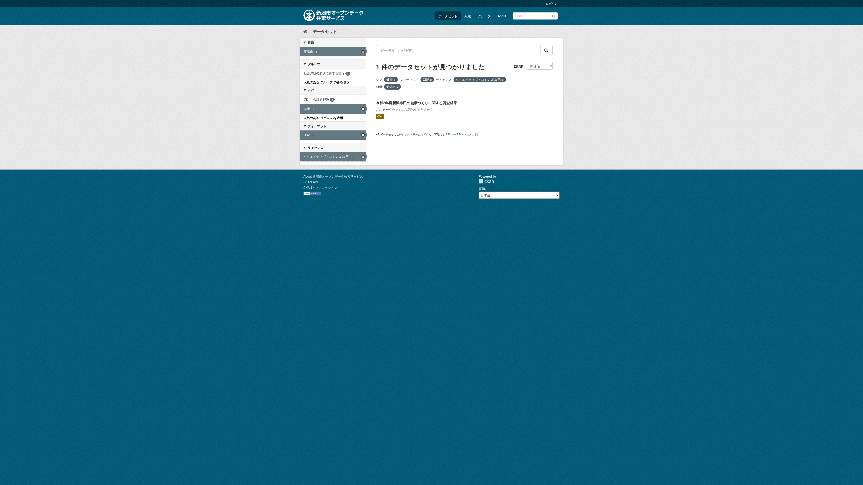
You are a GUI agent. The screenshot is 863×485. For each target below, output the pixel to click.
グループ (484, 16)
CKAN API (310, 182)
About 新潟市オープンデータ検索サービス (333, 176)
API (448, 134)
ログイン (551, 3)
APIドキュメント (467, 134)
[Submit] (554, 16)
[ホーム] (305, 31)
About (502, 16)
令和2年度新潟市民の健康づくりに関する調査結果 (416, 102)
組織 (468, 16)
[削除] (395, 80)
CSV (379, 116)
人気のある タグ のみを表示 (323, 117)
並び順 (518, 66)
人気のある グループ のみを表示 (326, 82)
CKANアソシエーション (320, 187)
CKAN (486, 181)
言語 (482, 188)
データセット (447, 16)
